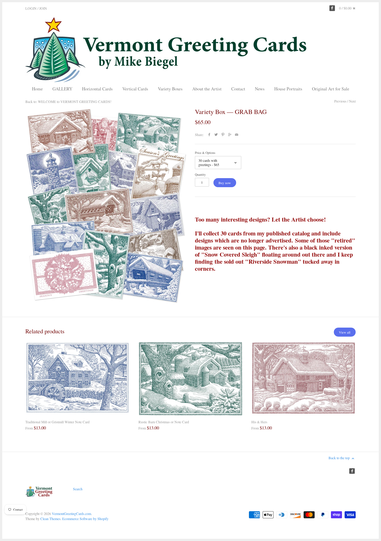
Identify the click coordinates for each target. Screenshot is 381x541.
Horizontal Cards (97, 89)
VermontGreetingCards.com (71, 513)
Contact (238, 89)
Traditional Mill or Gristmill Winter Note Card (57, 422)
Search (77, 489)
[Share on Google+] (230, 134)
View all (344, 332)
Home (37, 89)
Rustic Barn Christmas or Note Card (163, 422)
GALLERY (62, 89)
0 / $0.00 (345, 8)
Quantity (200, 174)
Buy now (225, 183)
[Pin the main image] (223, 134)
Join (43, 8)
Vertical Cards (135, 89)
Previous (340, 101)
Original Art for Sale (330, 89)
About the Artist (207, 89)
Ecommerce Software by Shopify (85, 518)
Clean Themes (50, 518)
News (260, 89)
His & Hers (259, 422)
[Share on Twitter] (216, 134)
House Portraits (288, 89)
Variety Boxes (170, 89)
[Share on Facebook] (209, 134)
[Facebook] (332, 8)
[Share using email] (236, 134)
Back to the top (340, 457)
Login (31, 8)
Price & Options (205, 153)
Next (352, 101)
